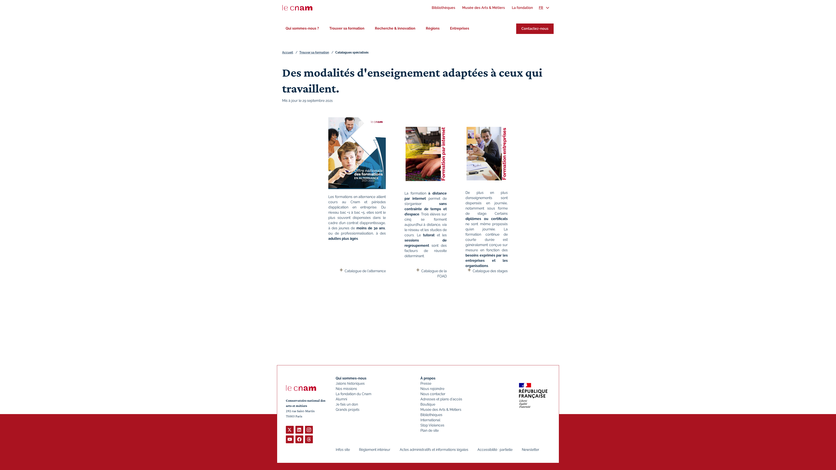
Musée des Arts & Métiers (440, 410)
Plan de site (429, 430)
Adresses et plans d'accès (441, 399)
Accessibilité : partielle (494, 450)
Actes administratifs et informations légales (434, 450)
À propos (427, 378)
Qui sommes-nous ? (302, 28)
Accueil (287, 52)
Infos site (343, 450)
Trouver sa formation (346, 28)
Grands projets (347, 410)
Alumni (341, 399)
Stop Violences (432, 425)
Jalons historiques (350, 383)
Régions (433, 28)
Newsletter (530, 450)
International (430, 420)
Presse (425, 383)
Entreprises (459, 28)
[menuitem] (443, 8)
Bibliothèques (431, 415)
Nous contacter (432, 394)
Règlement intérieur (374, 450)
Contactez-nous (534, 29)
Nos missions (346, 389)
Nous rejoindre (432, 389)
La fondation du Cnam (353, 394)
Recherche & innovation (395, 28)
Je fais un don (347, 404)
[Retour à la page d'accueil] (297, 8)
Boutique (427, 404)
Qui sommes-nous (351, 378)
